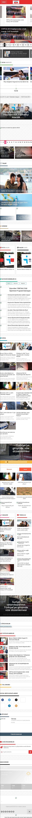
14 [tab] (28, 45)
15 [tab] (30, 45)
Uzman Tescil (23, 817)
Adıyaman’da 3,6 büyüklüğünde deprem (23, 373)
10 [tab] (18, 45)
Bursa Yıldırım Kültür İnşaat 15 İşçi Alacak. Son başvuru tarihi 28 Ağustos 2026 (7, 359)
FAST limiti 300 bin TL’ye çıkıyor (22, 97)
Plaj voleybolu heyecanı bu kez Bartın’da (16, 82)
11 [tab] (20, 45)
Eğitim (9, 283)
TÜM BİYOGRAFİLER (16, 734)
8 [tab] (13, 45)
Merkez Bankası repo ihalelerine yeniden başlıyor (23, 414)
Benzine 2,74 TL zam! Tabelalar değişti (6, 393)
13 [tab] (25, 45)
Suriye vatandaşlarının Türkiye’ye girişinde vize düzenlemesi (9, 238)
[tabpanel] (16, 34)
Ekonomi (16, 283)
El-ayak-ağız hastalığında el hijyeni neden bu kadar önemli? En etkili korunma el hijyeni (24, 395)
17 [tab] (23, 462)
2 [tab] (2, 45)
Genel (25, 469)
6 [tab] (11, 142)
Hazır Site (7, 817)
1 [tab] (5, 462)
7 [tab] (13, 142)
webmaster (29, 817)
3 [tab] (4, 45)
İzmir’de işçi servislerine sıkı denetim (7, 433)
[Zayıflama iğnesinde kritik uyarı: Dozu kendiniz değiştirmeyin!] (16, 206)
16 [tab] (22, 462)
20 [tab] (26, 462)
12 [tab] (23, 45)
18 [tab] (24, 462)
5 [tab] (8, 45)
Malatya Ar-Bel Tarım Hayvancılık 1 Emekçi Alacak (15, 52)
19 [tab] (25, 462)
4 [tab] (6, 45)
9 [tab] (15, 45)
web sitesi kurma (14, 817)
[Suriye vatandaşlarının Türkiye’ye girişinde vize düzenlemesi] (7, 158)
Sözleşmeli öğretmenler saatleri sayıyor (19, 295)
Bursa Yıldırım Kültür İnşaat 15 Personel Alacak (8, 354)
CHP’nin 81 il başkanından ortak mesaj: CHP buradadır (15, 20)
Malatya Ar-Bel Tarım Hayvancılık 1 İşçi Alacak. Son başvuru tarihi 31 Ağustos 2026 (24, 360)
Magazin (23, 283)
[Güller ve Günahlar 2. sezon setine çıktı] (16, 192)
